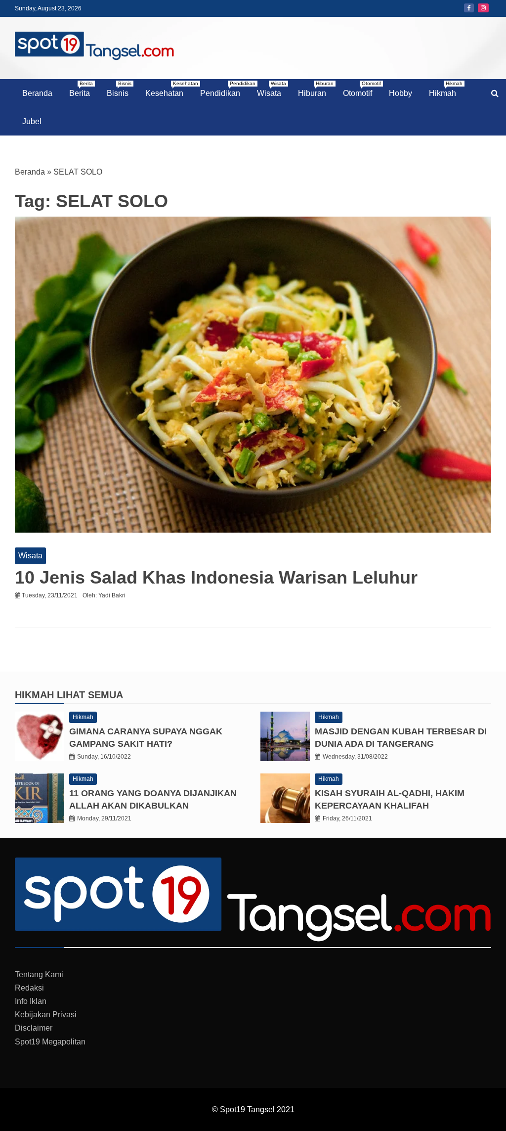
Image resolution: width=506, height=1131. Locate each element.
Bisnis (119, 89)
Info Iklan (30, 1001)
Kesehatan (168, 89)
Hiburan (316, 89)
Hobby (400, 93)
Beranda (37, 93)
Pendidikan (224, 89)
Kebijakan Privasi (46, 1014)
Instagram (483, 7)
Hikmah (446, 89)
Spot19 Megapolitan (50, 1042)
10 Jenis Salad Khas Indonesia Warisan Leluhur (216, 577)
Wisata (271, 89)
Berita (81, 89)
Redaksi (29, 988)
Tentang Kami (39, 974)
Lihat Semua (90, 694)
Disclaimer (33, 1028)
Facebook (469, 7)
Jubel (32, 121)
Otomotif (361, 89)
